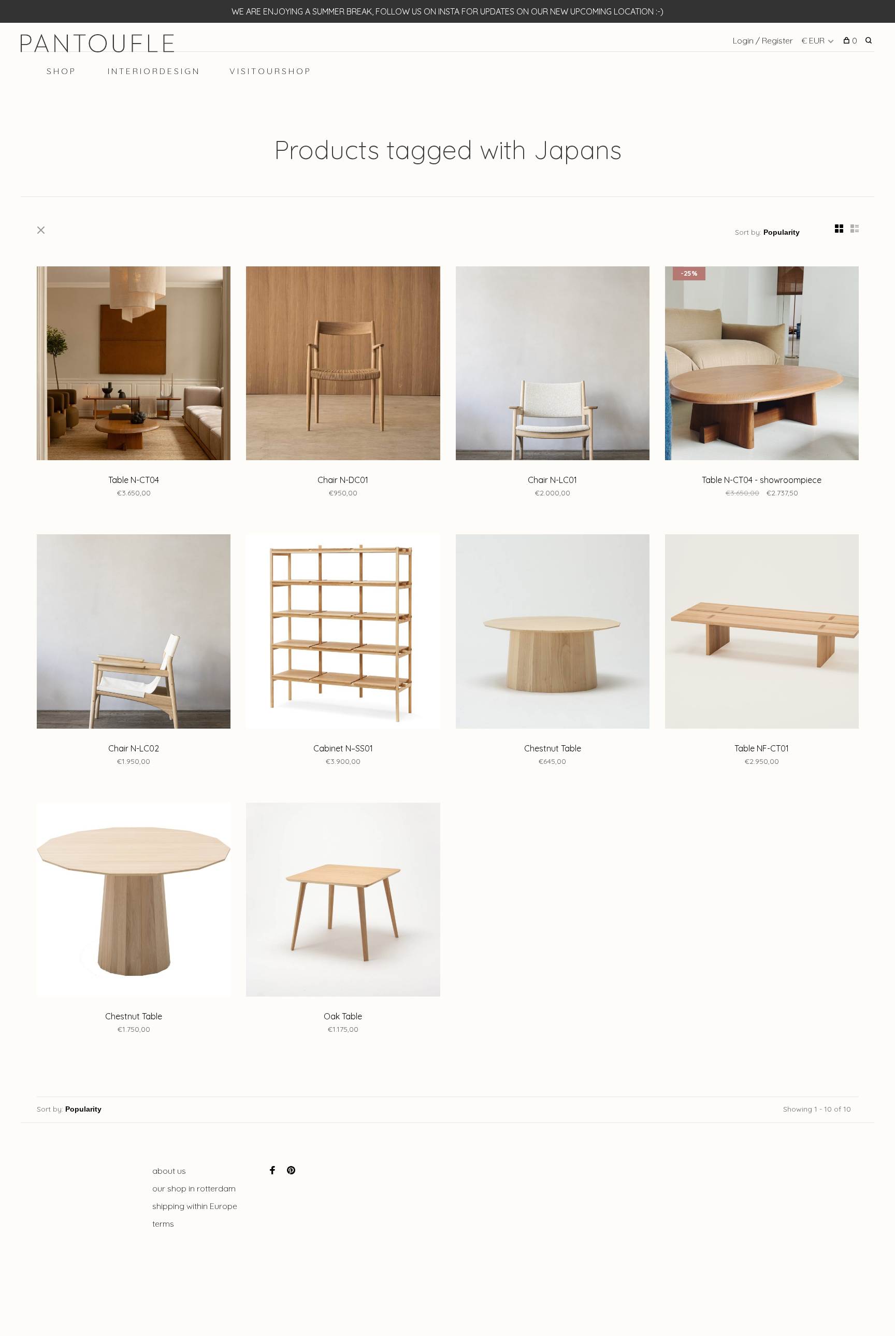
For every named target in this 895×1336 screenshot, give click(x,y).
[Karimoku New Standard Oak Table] (343, 901)
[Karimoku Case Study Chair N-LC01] (552, 364)
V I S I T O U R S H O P (269, 71)
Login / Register (763, 40)
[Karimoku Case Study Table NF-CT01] (762, 632)
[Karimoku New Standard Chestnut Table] (552, 632)
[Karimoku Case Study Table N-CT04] (133, 364)
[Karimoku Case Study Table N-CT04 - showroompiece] (762, 364)
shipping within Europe (194, 1206)
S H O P (61, 71)
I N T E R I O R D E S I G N (153, 71)
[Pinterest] (291, 1171)
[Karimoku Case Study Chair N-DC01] (343, 364)
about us (169, 1171)
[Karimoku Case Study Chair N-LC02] (133, 632)
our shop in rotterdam (194, 1188)
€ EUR (814, 40)
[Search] (869, 40)
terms (163, 1223)
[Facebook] (272, 1171)
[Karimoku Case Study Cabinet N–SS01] (343, 632)
